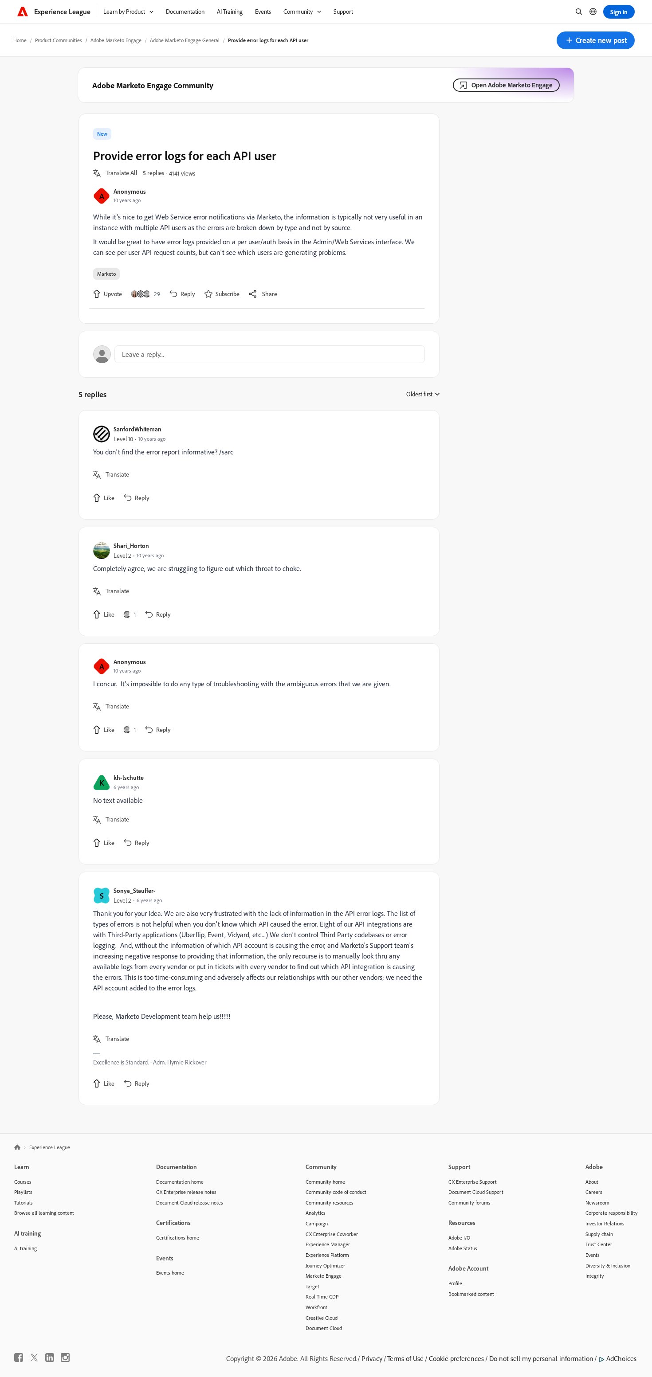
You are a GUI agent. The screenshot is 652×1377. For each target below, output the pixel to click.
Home (20, 40)
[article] (257, 465)
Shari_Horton (131, 545)
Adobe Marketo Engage (115, 40)
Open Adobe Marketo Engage (512, 85)
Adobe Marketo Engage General (185, 40)
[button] (596, 40)
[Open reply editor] (259, 354)
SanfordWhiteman (137, 429)
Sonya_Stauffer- (135, 890)
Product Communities (58, 40)
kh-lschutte (129, 777)
